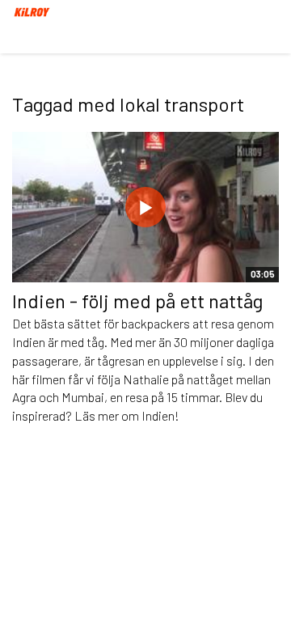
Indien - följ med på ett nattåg (137, 300)
